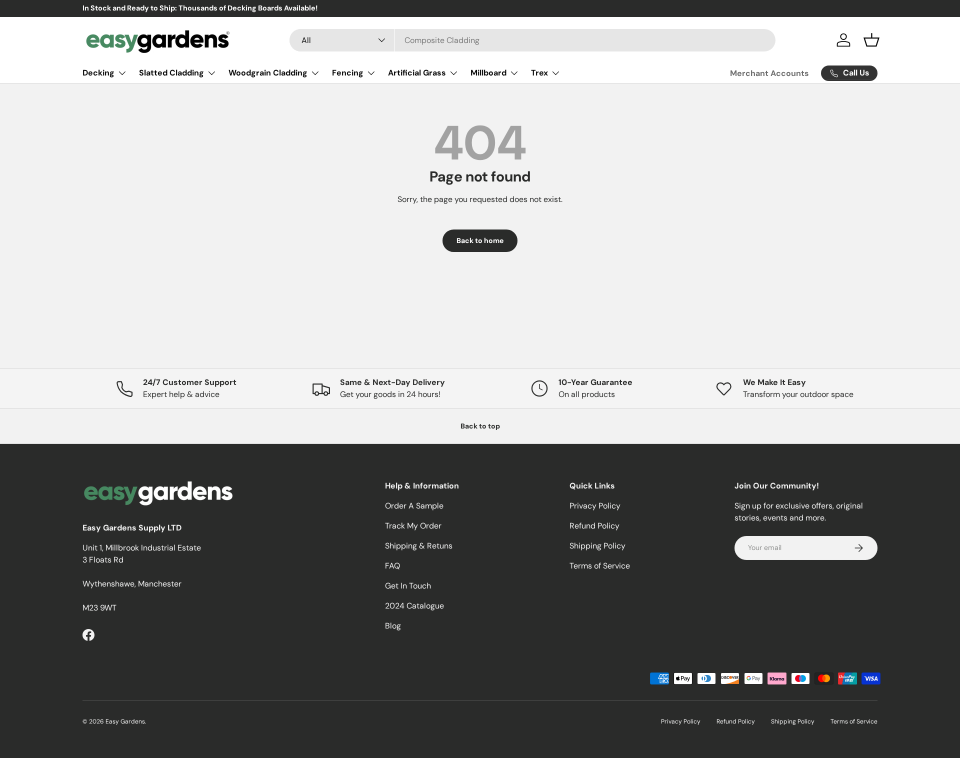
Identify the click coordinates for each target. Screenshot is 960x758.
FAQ (392, 565)
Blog (393, 625)
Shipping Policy (598, 545)
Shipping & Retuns (418, 545)
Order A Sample (414, 505)
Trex (539, 73)
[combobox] (533, 40)
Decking (98, 73)
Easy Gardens (125, 722)
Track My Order (413, 525)
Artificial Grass (417, 73)
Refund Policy (595, 525)
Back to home (480, 240)
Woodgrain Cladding (268, 73)
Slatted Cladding (171, 73)
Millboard (488, 73)
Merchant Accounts (769, 73)
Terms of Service (600, 565)
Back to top (480, 426)
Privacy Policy (595, 505)
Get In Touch (408, 585)
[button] (871, 40)
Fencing (348, 73)
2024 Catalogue (414, 605)
